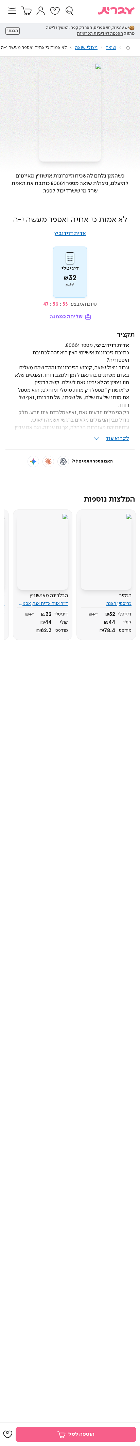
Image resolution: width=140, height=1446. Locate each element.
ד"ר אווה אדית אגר (50, 603)
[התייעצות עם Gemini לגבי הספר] (33, 461)
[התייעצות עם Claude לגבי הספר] (48, 461)
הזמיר (125, 595)
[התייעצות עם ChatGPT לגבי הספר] (63, 461)
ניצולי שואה (86, 47)
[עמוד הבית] (128, 47)
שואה (111, 47)
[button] (12, 10)
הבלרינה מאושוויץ (49, 595)
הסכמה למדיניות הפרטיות (100, 33)
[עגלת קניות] (26, 10)
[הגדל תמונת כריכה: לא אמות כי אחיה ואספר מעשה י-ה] (70, 113)
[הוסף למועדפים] (7, 1434)
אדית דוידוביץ (70, 233)
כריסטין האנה (119, 603)
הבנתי (12, 31)
